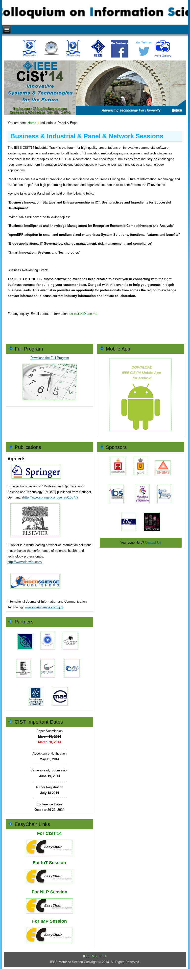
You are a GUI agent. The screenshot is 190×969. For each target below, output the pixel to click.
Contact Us (153, 542)
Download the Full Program (49, 358)
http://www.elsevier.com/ (24, 562)
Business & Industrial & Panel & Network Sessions (86, 136)
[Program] (50, 402)
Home (32, 123)
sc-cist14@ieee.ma (83, 314)
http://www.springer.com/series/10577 (50, 497)
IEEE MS (90, 956)
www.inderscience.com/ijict (44, 607)
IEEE (103, 956)
